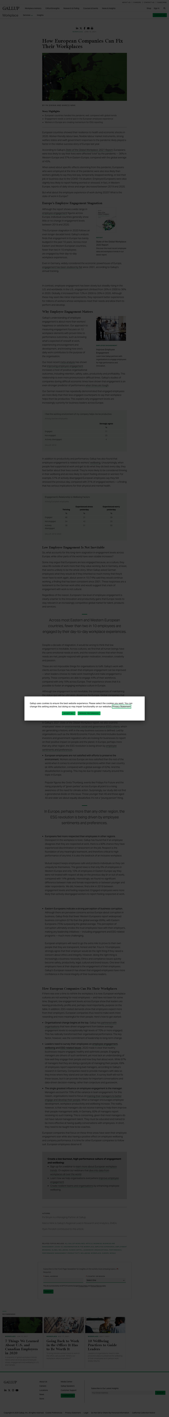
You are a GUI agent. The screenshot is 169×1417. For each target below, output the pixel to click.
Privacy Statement (121, 706)
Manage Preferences (89, 713)
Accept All (69, 713)
